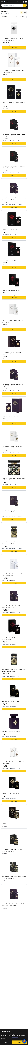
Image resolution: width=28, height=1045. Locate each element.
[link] (25, 5)
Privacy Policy (15, 1037)
